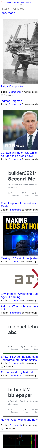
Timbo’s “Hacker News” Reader (19, 3)
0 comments (15, 92)
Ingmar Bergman (11, 100)
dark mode (8, 12)
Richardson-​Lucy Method (17, 372)
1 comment (15, 209)
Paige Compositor (12, 86)
